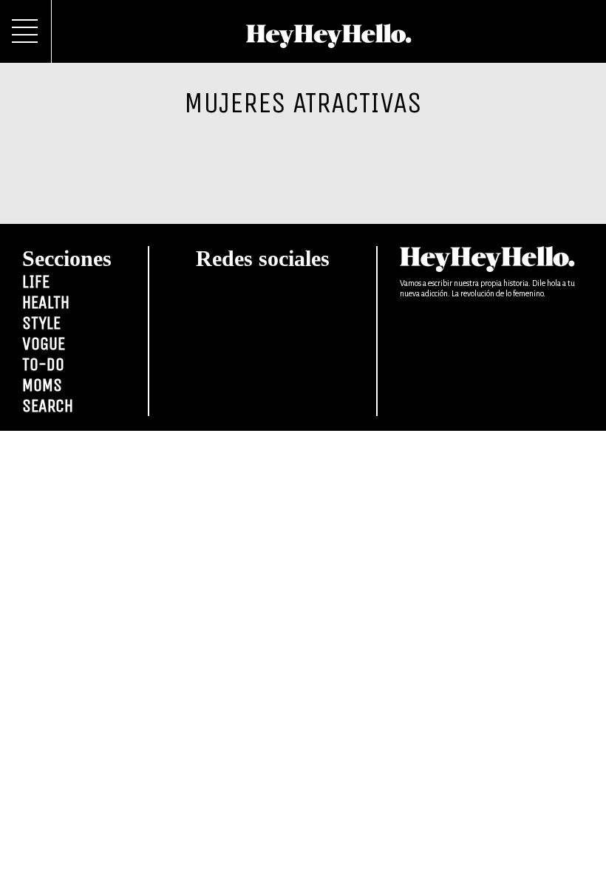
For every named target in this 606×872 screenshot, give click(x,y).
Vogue (43, 343)
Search (47, 405)
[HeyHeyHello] (329, 40)
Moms (42, 385)
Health (45, 302)
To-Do (43, 364)
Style (41, 323)
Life (36, 281)
